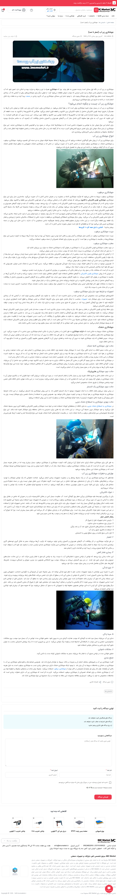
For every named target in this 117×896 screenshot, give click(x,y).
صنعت (27, 96)
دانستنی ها (102, 22)
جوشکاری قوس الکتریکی (89, 273)
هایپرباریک (92, 371)
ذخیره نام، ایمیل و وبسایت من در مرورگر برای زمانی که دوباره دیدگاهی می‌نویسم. (83, 782)
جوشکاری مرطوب (60, 668)
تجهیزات (84, 299)
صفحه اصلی (110, 22)
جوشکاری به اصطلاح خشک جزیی (99, 406)
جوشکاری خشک (105, 327)
